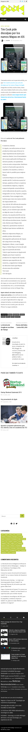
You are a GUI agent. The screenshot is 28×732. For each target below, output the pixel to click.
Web (19, 550)
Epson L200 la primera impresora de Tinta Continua (18, 640)
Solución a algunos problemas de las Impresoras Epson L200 (17, 631)
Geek (19, 539)
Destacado (16, 314)
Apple (2, 26)
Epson (3, 539)
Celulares (3, 536)
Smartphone (15, 687)
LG (16, 543)
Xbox (9, 552)
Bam (9, 729)
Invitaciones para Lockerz (18, 648)
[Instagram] (24, 1)
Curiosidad (10, 671)
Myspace (3, 545)
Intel (8, 543)
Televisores (5, 689)
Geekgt (12, 727)
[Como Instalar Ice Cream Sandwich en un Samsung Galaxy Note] (5, 655)
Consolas (9, 536)
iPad (4, 678)
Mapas (8, 316)
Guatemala (11, 676)
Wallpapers (25, 689)
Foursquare (14, 539)
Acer (2, 534)
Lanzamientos (19, 678)
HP (6, 541)
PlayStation (18, 545)
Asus (14, 534)
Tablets (2, 689)
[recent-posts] (10, 617)
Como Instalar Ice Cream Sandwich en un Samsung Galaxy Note (18, 656)
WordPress (4, 729)
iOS (1, 678)
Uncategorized (13, 550)
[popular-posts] (4, 617)
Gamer (22, 673)
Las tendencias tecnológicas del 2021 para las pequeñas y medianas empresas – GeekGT (13, 599)
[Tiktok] (26, 1)
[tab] (4, 617)
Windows (23, 550)
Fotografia (17, 673)
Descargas (15, 536)
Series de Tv (9, 687)
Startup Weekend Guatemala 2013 (11, 392)
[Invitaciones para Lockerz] (5, 648)
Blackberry (19, 534)
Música (7, 681)
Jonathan (8, 40)
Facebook (8, 539)
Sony (3, 550)
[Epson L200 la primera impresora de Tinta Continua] (4, 639)
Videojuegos (17, 689)
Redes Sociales (19, 684)
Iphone (3, 316)
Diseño (9, 673)
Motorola (20, 543)
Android (3, 669)
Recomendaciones (5, 548)
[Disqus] (14, 453)
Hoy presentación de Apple (9, 399)
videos (22, 689)
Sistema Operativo (21, 548)
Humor (19, 541)
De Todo (20, 536)
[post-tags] (24, 617)
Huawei (10, 541)
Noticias (7, 26)
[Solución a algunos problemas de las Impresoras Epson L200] (4, 630)
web (2, 691)
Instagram (4, 543)
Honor (3, 541)
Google (22, 314)
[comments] (17, 617)
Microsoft (3, 681)
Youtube (13, 552)
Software (20, 687)
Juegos (12, 543)
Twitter (6, 550)
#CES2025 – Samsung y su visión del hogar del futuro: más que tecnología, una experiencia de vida (13, 718)
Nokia (12, 316)
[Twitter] (22, 1)
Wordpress (4, 552)
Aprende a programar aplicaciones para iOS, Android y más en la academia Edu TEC (14, 427)
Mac (24, 678)
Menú (4, 19)
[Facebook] (20, 1)
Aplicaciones (9, 669)
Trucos (9, 689)
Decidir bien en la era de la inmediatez (12, 697)
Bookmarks (20, 669)
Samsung (13, 548)
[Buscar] (22, 516)
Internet (23, 676)
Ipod (10, 678)
